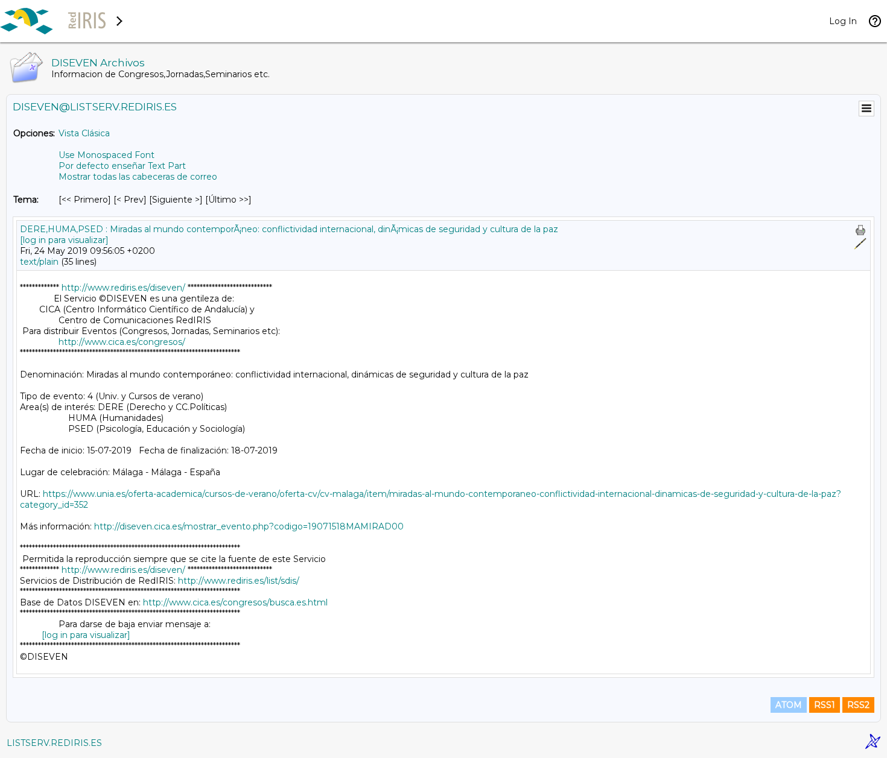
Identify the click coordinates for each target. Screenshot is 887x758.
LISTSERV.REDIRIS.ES (54, 742)
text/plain (39, 261)
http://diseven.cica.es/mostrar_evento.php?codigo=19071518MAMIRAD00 (249, 526)
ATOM (788, 705)
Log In (843, 21)
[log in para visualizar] (64, 240)
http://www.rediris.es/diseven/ (123, 287)
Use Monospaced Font (106, 155)
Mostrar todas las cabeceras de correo (138, 176)
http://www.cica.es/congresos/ (122, 341)
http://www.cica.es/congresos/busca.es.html (235, 602)
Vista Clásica (84, 133)
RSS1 (824, 705)
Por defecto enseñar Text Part (122, 165)
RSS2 (858, 705)
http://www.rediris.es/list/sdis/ (238, 580)
